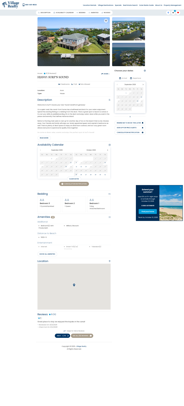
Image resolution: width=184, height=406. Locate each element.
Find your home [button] (148, 211)
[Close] (180, 187)
